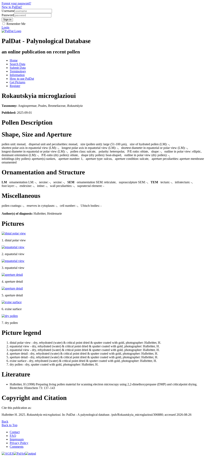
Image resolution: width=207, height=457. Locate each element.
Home (14, 60)
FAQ (13, 435)
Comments (16, 446)
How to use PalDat (22, 78)
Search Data (17, 64)
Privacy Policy (19, 443)
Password (8, 15)
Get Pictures (17, 82)
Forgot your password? (16, 3)
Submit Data (18, 67)
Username (8, 11)
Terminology (18, 71)
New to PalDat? (12, 7)
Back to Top (9, 425)
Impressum (17, 439)
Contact (15, 432)
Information (17, 75)
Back (5, 421)
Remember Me (15, 23)
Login (5, 27)
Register (15, 86)
